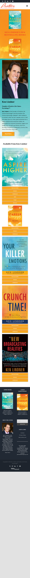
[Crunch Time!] (15, 285)
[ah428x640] (15, 11)
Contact (22, 432)
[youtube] (12, 1)
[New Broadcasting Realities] (15, 334)
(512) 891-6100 (24, 451)
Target (5, 414)
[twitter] (2, 1)
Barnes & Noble (7, 410)
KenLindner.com (22, 437)
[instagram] (5, 1)
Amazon (5, 411)
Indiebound (9, 412)
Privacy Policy (22, 435)
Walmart (10, 414)
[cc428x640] (15, 39)
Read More (7, 452)
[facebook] (10, 1)
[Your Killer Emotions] (15, 237)
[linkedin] (7, 1)
